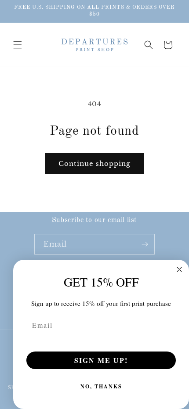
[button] (17, 44)
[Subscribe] (144, 244)
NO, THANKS (101, 386)
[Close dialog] (179, 269)
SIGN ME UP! (101, 360)
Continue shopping (94, 163)
